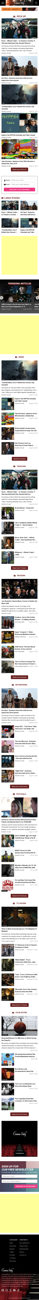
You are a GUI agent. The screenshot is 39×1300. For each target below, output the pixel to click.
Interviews (5, 75)
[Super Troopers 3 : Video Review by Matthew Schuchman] (8, 637)
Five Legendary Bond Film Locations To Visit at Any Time (26, 1100)
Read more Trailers (19, 568)
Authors (21, 1252)
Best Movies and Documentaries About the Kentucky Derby (24, 1071)
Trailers (4, 518)
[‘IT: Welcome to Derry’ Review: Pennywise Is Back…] (8, 950)
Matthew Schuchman (20, 637)
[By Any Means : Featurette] (8, 513)
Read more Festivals (19, 896)
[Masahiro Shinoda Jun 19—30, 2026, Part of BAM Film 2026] (8, 870)
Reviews (4, 657)
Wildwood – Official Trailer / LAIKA (25, 553)
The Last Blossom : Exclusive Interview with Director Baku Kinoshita (25, 743)
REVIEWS (21, 575)
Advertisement (23, 1249)
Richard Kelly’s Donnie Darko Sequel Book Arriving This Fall (25, 429)
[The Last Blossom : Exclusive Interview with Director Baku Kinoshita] (8, 746)
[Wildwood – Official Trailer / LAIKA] (8, 557)
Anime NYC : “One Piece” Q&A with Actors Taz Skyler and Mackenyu (25, 729)
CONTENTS (23, 1240)
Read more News (20, 459)
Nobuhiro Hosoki (6, 53)
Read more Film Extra (19, 1114)
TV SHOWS (21, 903)
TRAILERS (21, 466)
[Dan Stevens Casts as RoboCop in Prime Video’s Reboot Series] (8, 448)
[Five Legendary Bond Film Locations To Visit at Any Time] (8, 1104)
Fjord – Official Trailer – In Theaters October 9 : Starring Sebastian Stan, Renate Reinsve (18, 42)
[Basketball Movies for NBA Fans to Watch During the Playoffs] (19, 1026)
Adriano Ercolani (19, 950)
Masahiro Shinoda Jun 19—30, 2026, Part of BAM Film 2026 (25, 866)
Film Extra (4, 1035)
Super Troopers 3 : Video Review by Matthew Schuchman (26, 633)
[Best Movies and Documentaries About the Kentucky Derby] (8, 1074)
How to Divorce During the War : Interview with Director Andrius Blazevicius (26, 758)
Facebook (3, 1290)
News (3, 103)
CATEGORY (14, 1240)
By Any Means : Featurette (24, 508)
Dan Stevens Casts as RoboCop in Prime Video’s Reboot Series (24, 445)
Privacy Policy (23, 1246)
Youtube (14, 1290)
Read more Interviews (19, 786)
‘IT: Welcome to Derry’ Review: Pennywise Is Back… (26, 946)
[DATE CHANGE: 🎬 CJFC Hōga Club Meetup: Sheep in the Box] (8, 841)
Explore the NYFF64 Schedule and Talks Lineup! (18, 135)
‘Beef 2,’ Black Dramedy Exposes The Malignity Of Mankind (19, 930)
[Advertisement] (19, 255)
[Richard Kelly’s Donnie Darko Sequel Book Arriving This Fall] (8, 433)
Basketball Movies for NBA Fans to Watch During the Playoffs (19, 1039)
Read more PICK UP (19, 169)
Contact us (22, 1255)
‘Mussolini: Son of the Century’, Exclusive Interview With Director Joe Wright (26, 991)
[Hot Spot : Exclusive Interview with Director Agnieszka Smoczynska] (19, 66)
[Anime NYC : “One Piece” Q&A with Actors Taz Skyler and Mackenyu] (8, 731)
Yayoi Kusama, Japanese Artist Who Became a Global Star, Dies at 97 (18, 162)
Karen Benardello (19, 622)
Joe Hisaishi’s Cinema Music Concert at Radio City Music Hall (16, 305)
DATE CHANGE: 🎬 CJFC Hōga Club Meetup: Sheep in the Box (26, 837)
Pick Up (4, 37)
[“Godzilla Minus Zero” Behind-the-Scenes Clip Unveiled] (19, 94)
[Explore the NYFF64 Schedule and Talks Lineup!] (19, 123)
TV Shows (4, 925)
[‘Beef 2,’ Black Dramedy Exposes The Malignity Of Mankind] (19, 917)
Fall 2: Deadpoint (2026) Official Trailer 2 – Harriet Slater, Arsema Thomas (26, 525)
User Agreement (24, 1243)
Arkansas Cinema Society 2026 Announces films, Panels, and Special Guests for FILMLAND (19, 821)
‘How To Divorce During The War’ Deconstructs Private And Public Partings (26, 664)
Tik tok (18, 1290)
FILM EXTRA (21, 1012)
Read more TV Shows (19, 1005)
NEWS (21, 357)
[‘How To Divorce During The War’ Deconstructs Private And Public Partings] (8, 667)
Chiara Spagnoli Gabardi (21, 666)
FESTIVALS (21, 794)
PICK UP (21, 16)
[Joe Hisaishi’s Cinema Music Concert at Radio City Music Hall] (16, 294)
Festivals (4, 816)
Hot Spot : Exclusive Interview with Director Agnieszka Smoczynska (17, 79)
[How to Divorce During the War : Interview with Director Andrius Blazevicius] (8, 761)
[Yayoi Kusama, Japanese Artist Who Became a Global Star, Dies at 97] (19, 149)
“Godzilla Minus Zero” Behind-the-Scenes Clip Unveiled (18, 108)
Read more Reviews (19, 677)
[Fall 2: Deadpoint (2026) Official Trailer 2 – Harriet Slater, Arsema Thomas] (8, 528)
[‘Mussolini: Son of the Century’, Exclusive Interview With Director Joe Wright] (8, 994)
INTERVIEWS (21, 685)
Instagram (6, 1290)
